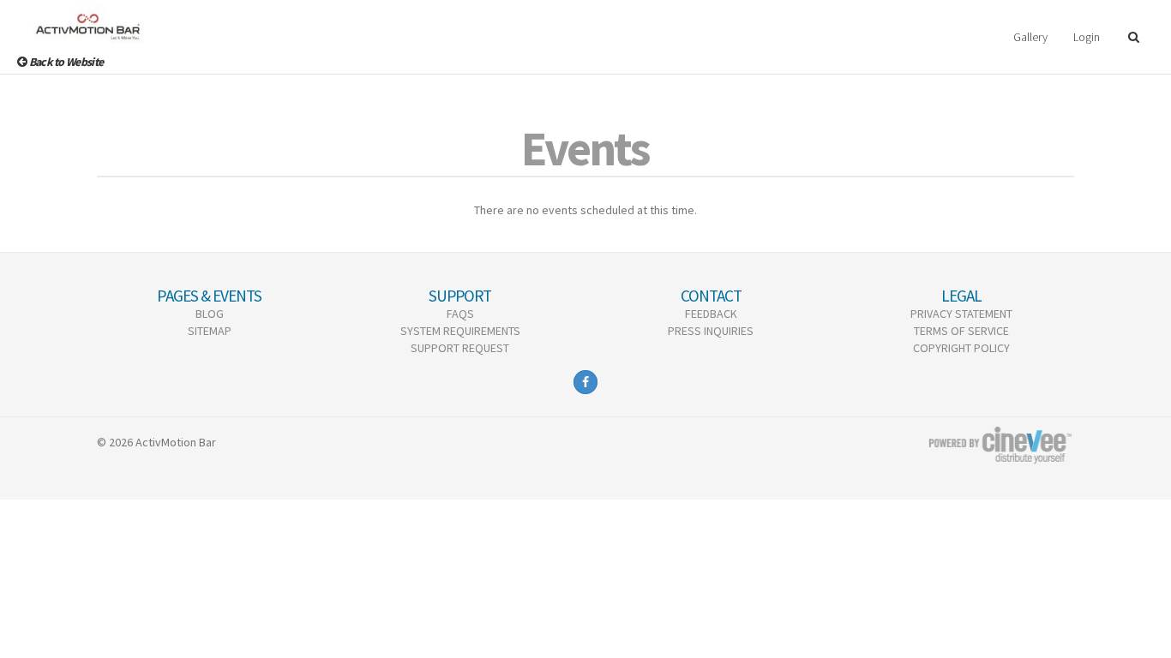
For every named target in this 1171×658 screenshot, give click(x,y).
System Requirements (460, 330)
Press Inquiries (711, 330)
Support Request (460, 348)
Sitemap (209, 330)
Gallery (1030, 37)
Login (1086, 37)
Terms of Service (961, 330)
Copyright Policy (961, 348)
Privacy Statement (961, 313)
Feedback (711, 313)
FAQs (460, 313)
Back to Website (65, 61)
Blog (209, 313)
